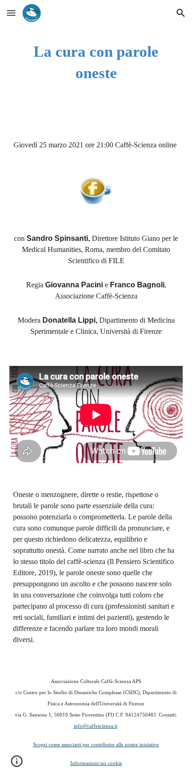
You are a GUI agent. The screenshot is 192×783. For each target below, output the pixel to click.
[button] (11, 13)
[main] (96, 62)
